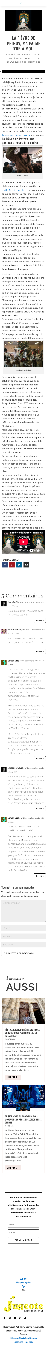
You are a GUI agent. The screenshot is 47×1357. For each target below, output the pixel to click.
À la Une (19, 58)
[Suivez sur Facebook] (4, 1318)
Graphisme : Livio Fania (23, 1341)
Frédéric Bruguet (21, 54)
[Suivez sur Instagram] (10, 1318)
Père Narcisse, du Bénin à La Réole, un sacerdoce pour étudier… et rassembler (22, 1032)
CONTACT (23, 1278)
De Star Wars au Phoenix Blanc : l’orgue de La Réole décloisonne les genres (23, 1119)
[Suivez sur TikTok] (25, 1318)
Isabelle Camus (15, 602)
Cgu (23, 1286)
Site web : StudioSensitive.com (23, 1338)
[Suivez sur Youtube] (15, 1318)
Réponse (40, 620)
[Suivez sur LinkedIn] (20, 1318)
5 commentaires (31, 62)
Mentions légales (23, 1282)
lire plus (12, 1077)
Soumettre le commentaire (19, 952)
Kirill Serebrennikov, (14, 190)
